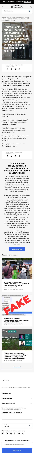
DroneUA (11, 387)
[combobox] (17, 11)
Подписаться (17, 450)
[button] (3, 7)
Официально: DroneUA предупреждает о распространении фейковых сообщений (16, 320)
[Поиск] (29, 11)
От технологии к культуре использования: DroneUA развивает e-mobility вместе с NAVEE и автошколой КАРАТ (16, 284)
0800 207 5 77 (27, 1)
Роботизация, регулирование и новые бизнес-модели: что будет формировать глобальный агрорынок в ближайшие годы (15, 355)
